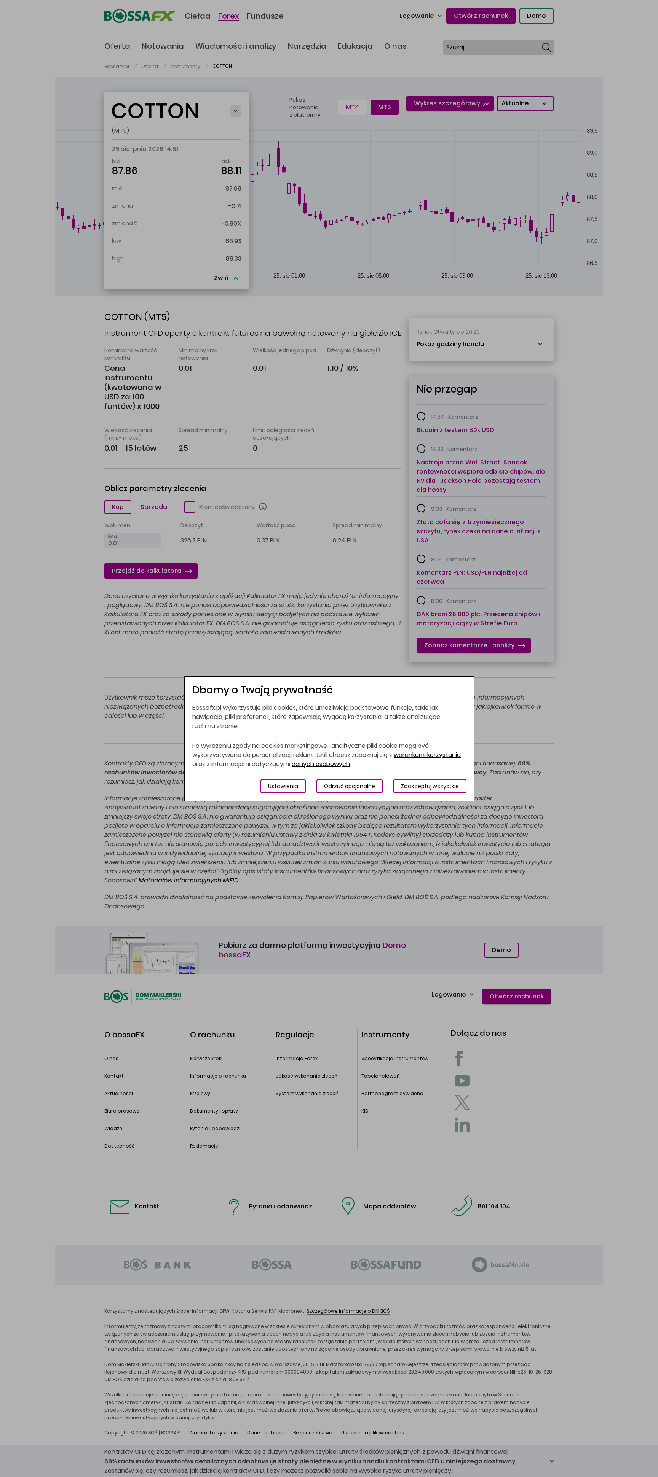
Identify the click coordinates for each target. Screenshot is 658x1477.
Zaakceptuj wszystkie (430, 786)
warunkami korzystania (427, 754)
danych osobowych (321, 764)
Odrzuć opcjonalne (349, 786)
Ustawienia (283, 786)
